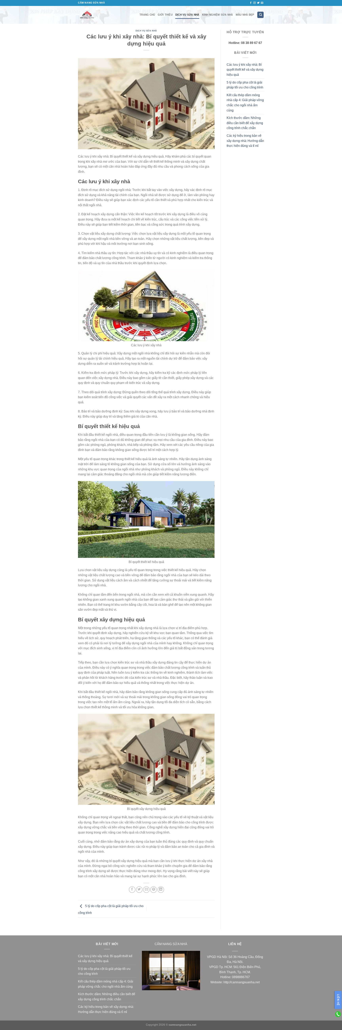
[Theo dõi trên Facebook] (251, 3)
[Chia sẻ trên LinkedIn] (161, 889)
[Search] (260, 15)
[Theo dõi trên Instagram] (254, 3)
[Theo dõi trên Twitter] (258, 3)
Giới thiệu (165, 14)
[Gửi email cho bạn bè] (146, 889)
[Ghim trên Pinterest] (153, 889)
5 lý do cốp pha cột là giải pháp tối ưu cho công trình (245, 85)
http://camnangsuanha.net (241, 982)
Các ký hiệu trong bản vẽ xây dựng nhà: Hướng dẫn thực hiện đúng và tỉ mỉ (245, 140)
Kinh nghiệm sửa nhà (217, 14)
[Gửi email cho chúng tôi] (262, 3)
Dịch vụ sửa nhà (187, 14)
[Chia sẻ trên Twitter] (139, 889)
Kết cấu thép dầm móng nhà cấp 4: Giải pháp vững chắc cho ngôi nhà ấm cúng (245, 102)
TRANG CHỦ (147, 14)
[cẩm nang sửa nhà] (106, 15)
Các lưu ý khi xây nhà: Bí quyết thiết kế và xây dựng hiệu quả (245, 69)
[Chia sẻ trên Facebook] (132, 889)
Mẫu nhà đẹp (245, 14)
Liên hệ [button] (338, 1000)
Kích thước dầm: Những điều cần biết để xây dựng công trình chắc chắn (245, 123)
